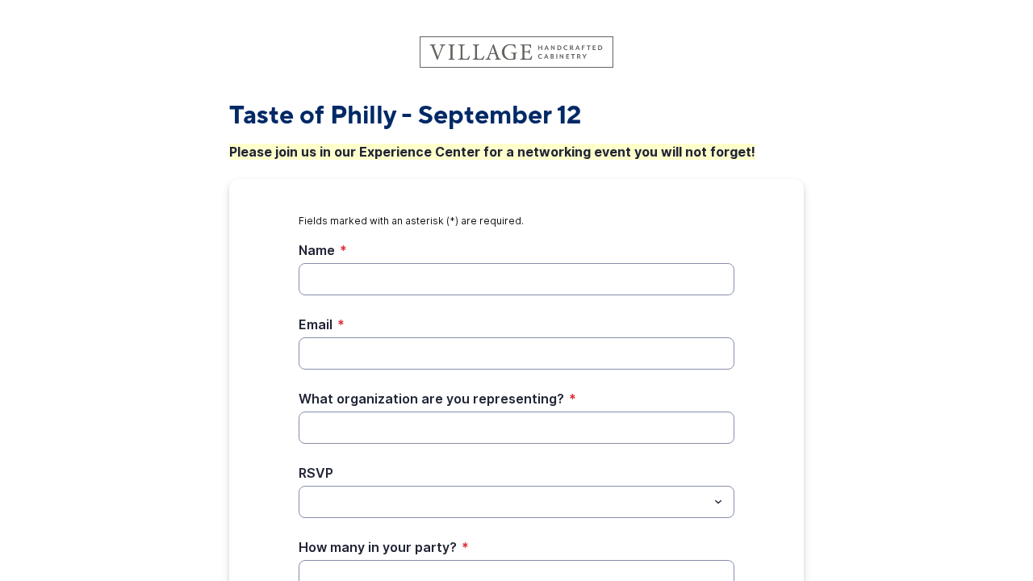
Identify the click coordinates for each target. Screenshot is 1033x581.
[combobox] (516, 502)
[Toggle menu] (718, 502)
